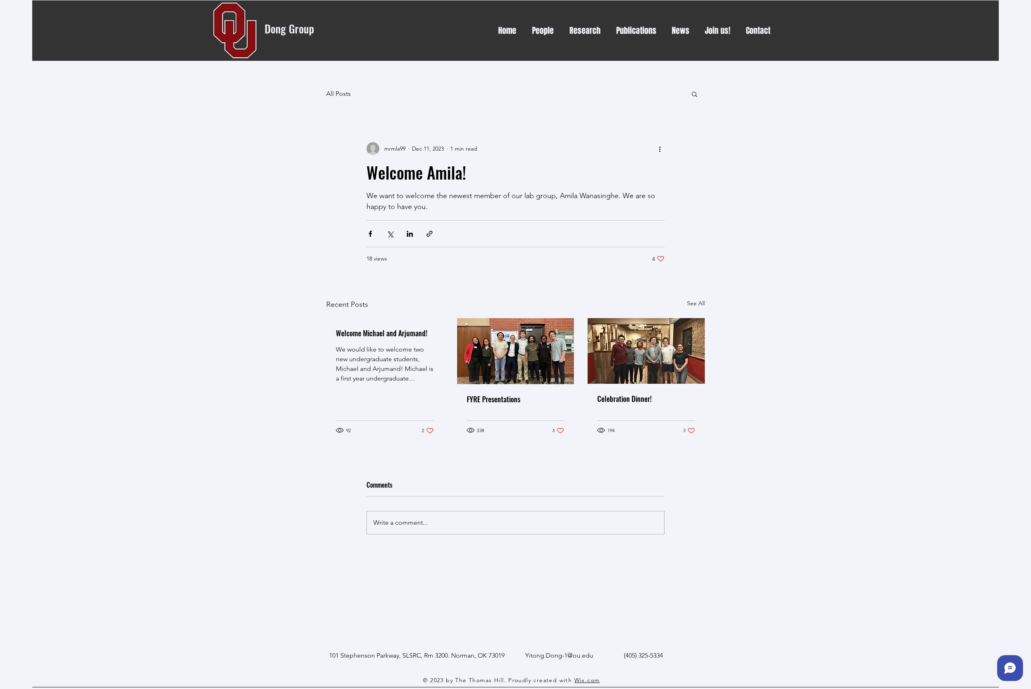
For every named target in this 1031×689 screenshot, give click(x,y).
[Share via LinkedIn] (410, 234)
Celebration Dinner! (624, 398)
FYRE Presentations (493, 399)
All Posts (338, 93)
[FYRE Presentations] (515, 351)
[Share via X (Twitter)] (390, 234)
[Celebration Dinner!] (646, 351)
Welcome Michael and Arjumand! (381, 333)
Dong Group (291, 29)
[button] (694, 94)
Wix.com (587, 680)
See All (696, 303)
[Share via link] (429, 234)
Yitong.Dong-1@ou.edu (559, 655)
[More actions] (660, 148)
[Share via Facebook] (370, 234)
